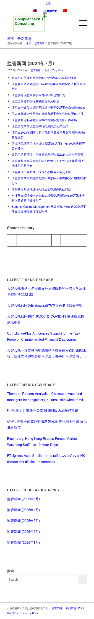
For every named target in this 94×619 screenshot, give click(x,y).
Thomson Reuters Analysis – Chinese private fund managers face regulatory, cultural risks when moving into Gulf (46, 397)
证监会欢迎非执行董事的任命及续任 (35, 101)
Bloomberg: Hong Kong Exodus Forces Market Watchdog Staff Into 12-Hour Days (42, 441)
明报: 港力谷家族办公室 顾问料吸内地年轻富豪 (42, 410)
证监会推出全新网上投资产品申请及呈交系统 (41, 172)
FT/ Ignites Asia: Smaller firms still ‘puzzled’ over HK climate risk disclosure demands (46, 458)
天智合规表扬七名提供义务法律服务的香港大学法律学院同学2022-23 (46, 291)
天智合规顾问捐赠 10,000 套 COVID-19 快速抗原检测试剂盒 (45, 319)
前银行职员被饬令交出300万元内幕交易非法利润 (44, 78)
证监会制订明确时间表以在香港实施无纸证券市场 (44, 120)
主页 (48, 3)
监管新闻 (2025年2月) (23, 531)
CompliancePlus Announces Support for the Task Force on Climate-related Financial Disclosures (43, 336)
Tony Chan (58, 70)
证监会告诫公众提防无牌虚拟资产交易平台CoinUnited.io (49, 107)
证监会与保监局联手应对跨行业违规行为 (38, 95)
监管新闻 (39, 43)
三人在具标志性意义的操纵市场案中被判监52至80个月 (47, 113)
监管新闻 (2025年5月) (23, 498)
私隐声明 (71, 608)
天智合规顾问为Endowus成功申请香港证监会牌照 (45, 305)
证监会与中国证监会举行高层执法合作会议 (40, 126)
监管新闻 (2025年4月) (23, 509)
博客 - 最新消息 (19, 38)
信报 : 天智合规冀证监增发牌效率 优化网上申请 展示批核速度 (47, 424)
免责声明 (57, 608)
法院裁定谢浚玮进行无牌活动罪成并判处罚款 (41, 189)
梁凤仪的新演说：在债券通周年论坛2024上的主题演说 (47, 154)
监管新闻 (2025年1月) (23, 542)
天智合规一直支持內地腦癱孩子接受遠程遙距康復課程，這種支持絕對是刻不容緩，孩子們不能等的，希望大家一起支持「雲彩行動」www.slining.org (46, 353)
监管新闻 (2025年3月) (23, 520)
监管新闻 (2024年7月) (30, 63)
